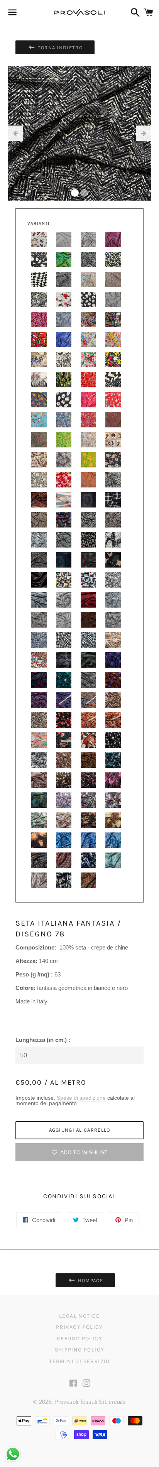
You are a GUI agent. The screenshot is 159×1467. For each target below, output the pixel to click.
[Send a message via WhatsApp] (13, 1454)
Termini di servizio (79, 1361)
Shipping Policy (80, 1349)
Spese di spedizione (81, 1098)
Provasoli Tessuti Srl (80, 1401)
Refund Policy (79, 1338)
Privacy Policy (79, 1327)
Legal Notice (79, 1316)
